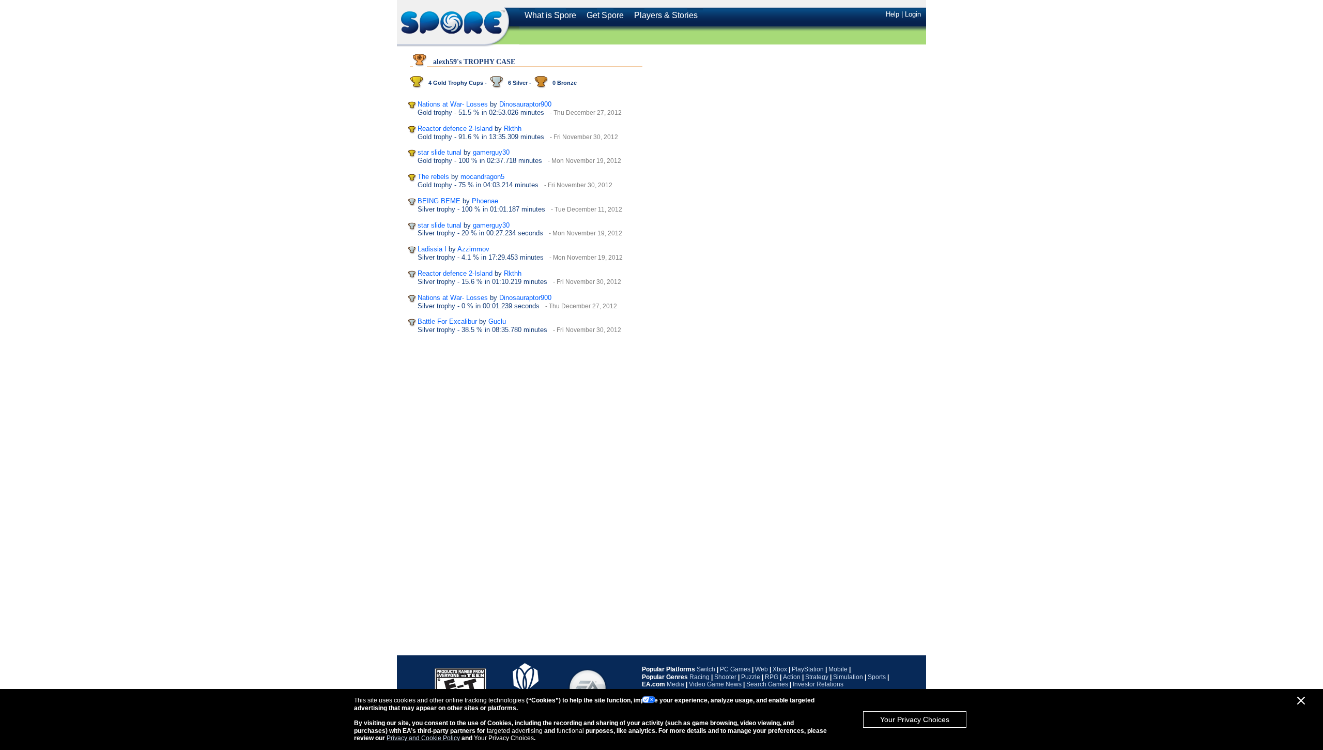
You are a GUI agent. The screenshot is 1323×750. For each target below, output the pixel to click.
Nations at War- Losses (453, 104)
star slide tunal (439, 152)
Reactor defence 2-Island (455, 128)
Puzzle (750, 677)
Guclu (497, 321)
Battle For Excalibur (447, 321)
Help (892, 14)
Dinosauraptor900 (525, 104)
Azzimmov (473, 249)
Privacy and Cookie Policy (423, 738)
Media (675, 684)
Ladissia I (432, 249)
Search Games (767, 684)
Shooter (725, 677)
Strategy (816, 677)
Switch (706, 669)
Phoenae (485, 201)
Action (792, 677)
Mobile (838, 669)
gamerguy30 (491, 152)
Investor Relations (818, 684)
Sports (877, 677)
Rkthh (512, 128)
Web (761, 669)
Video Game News (715, 684)
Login (913, 14)
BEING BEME (439, 201)
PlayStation (808, 669)
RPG (771, 677)
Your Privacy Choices (914, 719)
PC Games (735, 669)
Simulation (848, 677)
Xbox (780, 669)
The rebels (433, 177)
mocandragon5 (482, 177)
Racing (699, 677)
